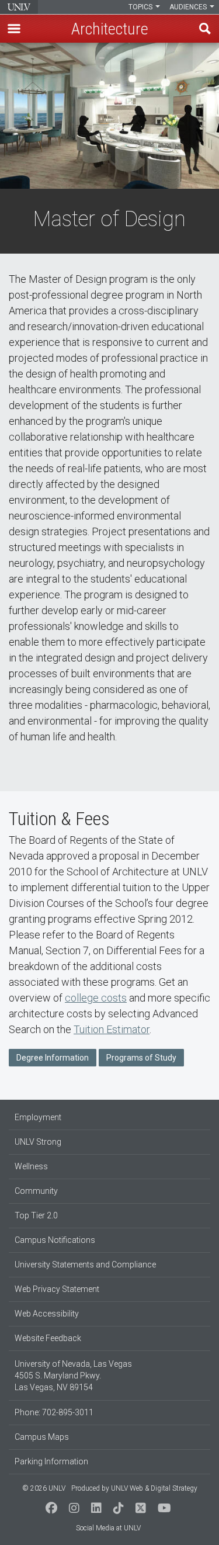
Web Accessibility (47, 1313)
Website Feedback (48, 1338)
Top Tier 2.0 (36, 1215)
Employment (38, 1117)
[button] (14, 29)
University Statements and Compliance (85, 1264)
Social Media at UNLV (108, 1528)
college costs (96, 998)
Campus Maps (42, 1437)
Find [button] (205, 29)
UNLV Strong (38, 1141)
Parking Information (51, 1461)
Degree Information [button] (52, 1057)
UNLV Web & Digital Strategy (154, 1488)
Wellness (31, 1166)
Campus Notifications (55, 1240)
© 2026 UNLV (43, 1488)
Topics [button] (141, 7)
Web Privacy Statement (57, 1289)
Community (36, 1191)
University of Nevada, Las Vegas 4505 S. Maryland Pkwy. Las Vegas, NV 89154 (73, 1375)
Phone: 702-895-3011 (54, 1412)
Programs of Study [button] (141, 1057)
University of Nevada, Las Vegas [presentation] (19, 7)
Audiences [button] (188, 7)
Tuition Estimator (112, 1029)
